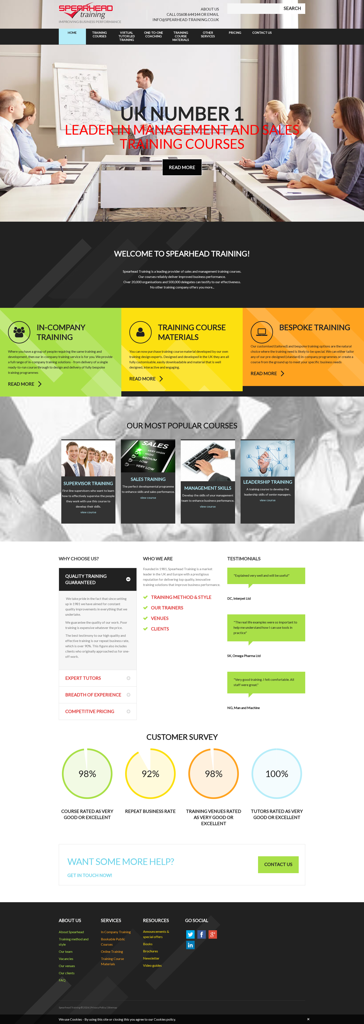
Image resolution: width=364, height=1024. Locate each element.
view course (88, 512)
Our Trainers (167, 607)
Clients (160, 628)
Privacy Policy (98, 1007)
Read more (21, 383)
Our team (65, 951)
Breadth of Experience (93, 694)
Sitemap (112, 1007)
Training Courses (99, 34)
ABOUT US (210, 9)
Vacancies (66, 959)
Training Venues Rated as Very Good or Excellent (213, 817)
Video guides (152, 965)
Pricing (235, 32)
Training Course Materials (181, 36)
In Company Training (116, 932)
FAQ (62, 980)
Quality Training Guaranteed (86, 579)
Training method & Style (181, 597)
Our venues (67, 966)
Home (72, 32)
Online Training (112, 951)
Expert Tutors (83, 678)
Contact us (278, 864)
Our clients (67, 973)
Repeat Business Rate (150, 811)
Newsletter (151, 958)
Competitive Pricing (89, 711)
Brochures (150, 951)
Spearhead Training (69, 1007)
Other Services (208, 34)
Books (148, 944)
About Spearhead (71, 932)
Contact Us (262, 32)
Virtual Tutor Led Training (126, 36)
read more (182, 167)
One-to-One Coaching (153, 34)
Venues (160, 618)
